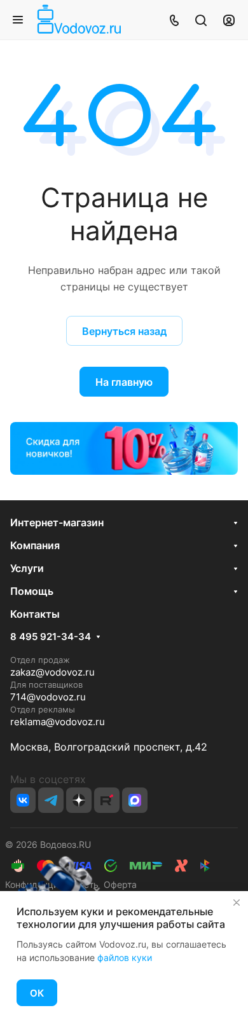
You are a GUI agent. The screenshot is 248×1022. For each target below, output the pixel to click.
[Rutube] (107, 800)
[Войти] (229, 19)
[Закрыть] (236, 902)
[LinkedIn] (135, 800)
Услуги (27, 568)
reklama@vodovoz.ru (57, 722)
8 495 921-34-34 (50, 637)
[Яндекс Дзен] (79, 800)
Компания (35, 545)
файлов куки (124, 957)
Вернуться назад (124, 331)
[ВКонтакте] (23, 800)
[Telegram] (51, 800)
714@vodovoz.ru (48, 697)
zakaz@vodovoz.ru (52, 672)
